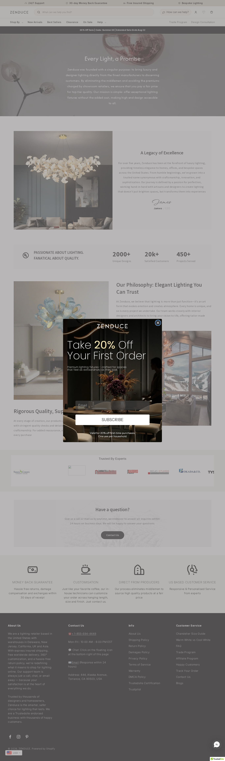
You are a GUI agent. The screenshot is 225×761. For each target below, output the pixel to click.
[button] (217, 744)
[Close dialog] (158, 322)
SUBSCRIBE (112, 419)
